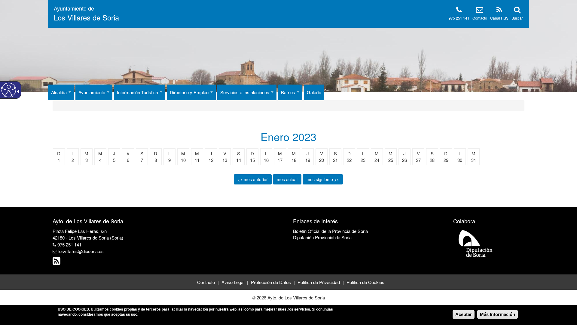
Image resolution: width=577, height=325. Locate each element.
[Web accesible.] (8, 90)
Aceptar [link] (463, 314)
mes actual (287, 179)
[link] (57, 262)
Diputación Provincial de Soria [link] (322, 237)
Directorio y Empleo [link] (190, 92)
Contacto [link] (206, 282)
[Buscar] (517, 10)
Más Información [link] (497, 314)
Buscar (517, 17)
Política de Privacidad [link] (319, 282)
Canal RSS (499, 17)
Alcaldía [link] (59, 92)
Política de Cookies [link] (365, 282)
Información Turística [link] (138, 92)
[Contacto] (479, 10)
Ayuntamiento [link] (92, 92)
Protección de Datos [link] (271, 282)
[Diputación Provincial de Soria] (475, 243)
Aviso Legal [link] (232, 282)
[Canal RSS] (499, 10)
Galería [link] (314, 92)
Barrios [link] (288, 92)
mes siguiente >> (323, 179)
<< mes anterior (253, 179)
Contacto (479, 17)
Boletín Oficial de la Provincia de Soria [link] (330, 231)
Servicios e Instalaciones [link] (245, 92)
